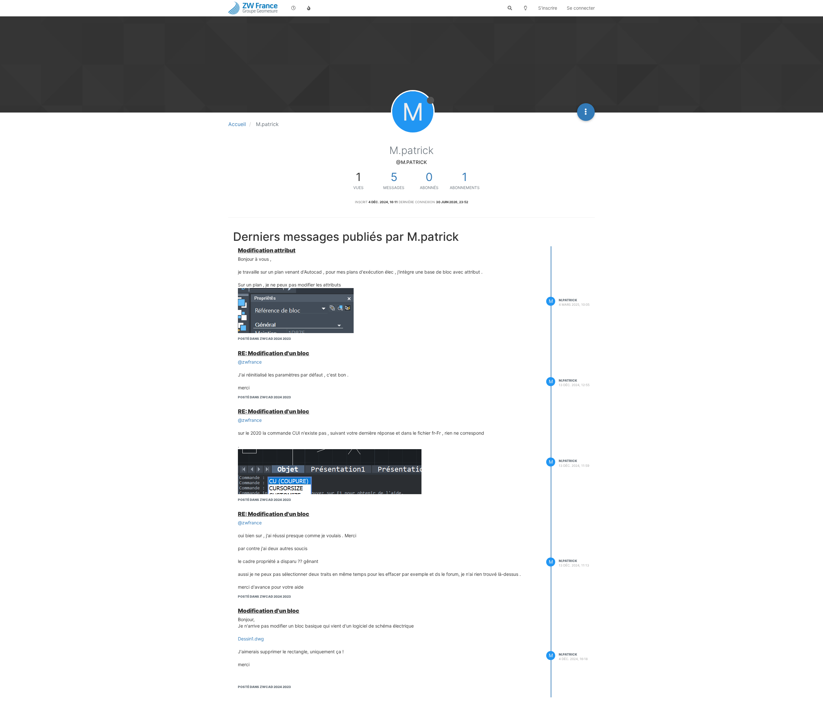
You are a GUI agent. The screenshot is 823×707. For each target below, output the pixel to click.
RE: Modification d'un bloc (273, 353)
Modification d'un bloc (268, 610)
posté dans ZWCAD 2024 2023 (264, 338)
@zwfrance (250, 362)
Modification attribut (266, 250)
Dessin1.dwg (251, 638)
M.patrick (568, 300)
